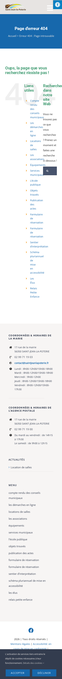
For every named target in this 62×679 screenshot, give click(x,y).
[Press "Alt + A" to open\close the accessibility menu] (57, 4)
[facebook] (31, 630)
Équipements (37, 165)
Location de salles (21, 467)
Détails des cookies (33, 663)
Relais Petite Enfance (34, 292)
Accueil (12, 36)
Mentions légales (20, 644)
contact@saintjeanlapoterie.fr (31, 363)
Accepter (17, 673)
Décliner (44, 673)
